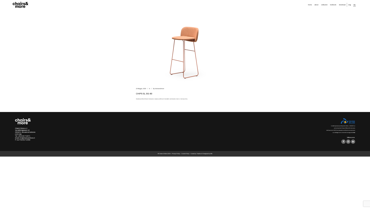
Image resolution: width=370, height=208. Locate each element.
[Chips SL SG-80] (185, 49)
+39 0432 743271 (24, 136)
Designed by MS (207, 153)
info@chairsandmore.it (27, 138)
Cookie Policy (185, 153)
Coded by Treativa (196, 153)
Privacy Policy (176, 153)
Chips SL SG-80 (144, 94)
